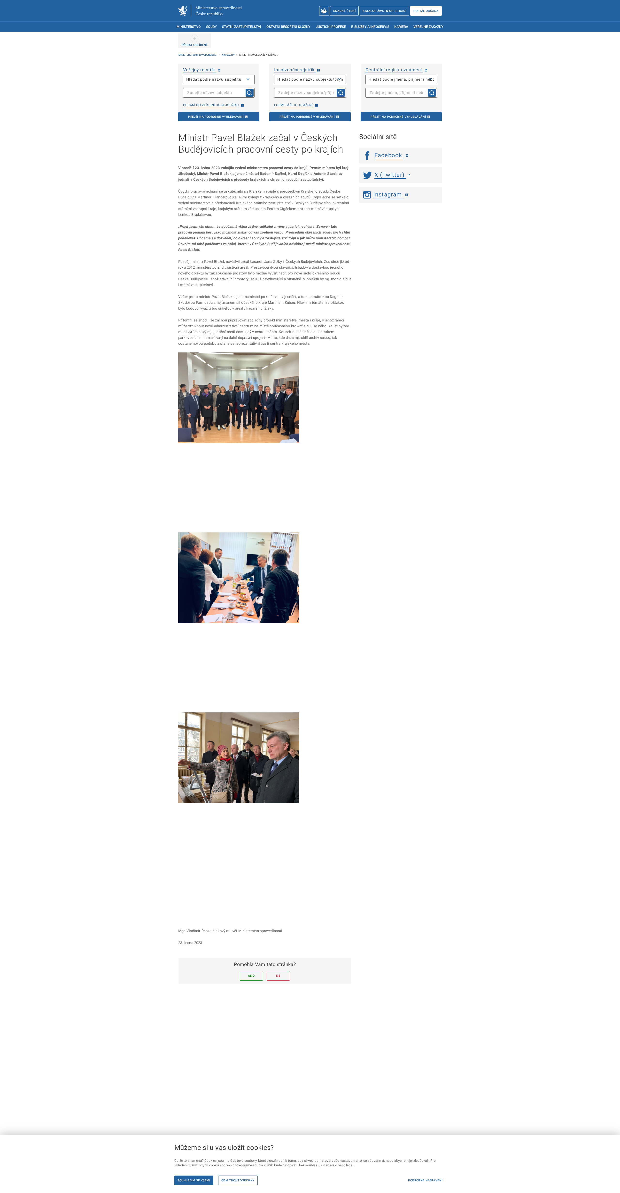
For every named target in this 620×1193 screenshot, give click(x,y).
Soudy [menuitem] (211, 27)
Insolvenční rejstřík (295, 69)
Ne (278, 975)
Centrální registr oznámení (394, 69)
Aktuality (228, 55)
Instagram (388, 194)
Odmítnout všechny (238, 1180)
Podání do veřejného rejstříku (211, 105)
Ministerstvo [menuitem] (189, 27)
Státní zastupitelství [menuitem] (241, 27)
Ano (251, 975)
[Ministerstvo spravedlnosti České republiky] (210, 11)
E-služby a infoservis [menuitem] (370, 27)
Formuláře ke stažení (293, 105)
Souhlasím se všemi (194, 1180)
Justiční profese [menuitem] (331, 27)
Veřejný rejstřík (199, 69)
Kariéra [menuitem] (401, 27)
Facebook (389, 155)
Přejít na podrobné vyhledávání (215, 116)
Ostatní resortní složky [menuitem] (288, 27)
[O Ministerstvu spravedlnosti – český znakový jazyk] (324, 11)
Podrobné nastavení (425, 1180)
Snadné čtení (344, 11)
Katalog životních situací (384, 11)
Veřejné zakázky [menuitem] (428, 27)
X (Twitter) (390, 175)
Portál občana (426, 11)
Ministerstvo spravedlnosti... (198, 55)
